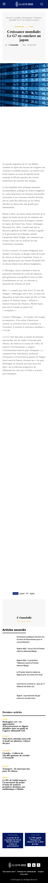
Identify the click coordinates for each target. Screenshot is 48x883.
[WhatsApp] (32, 52)
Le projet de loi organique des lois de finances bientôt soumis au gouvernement (12, 842)
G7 (27, 593)
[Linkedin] (34, 865)
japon (32, 593)
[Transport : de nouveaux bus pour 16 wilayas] (39, 768)
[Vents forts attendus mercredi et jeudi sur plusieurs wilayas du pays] (39, 739)
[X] (21, 52)
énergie (5, 719)
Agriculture (6, 750)
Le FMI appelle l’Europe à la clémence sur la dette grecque (35, 841)
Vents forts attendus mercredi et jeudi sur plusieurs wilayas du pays (16, 740)
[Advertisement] (24, 136)
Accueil (9, 18)
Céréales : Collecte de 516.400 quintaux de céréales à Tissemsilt (16, 755)
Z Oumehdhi (13, 45)
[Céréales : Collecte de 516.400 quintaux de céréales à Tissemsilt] (39, 754)
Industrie (5, 777)
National (5, 736)
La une (30, 26)
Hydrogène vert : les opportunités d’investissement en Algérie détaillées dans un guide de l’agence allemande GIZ (15, 726)
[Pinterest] (26, 52)
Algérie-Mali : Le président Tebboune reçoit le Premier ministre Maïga (28, 663)
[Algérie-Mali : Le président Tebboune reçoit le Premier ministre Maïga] (8, 663)
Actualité (17, 18)
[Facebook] (15, 52)
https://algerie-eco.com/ (24, 621)
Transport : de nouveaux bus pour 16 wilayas (16, 770)
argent (22, 593)
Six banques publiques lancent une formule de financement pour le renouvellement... (30, 639)
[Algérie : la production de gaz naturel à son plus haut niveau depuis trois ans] (8, 698)
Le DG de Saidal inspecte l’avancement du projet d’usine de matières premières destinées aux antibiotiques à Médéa (14, 784)
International (27, 18)
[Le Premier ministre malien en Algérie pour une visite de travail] (8, 675)
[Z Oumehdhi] (24, 608)
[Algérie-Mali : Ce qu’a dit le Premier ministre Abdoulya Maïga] (8, 651)
